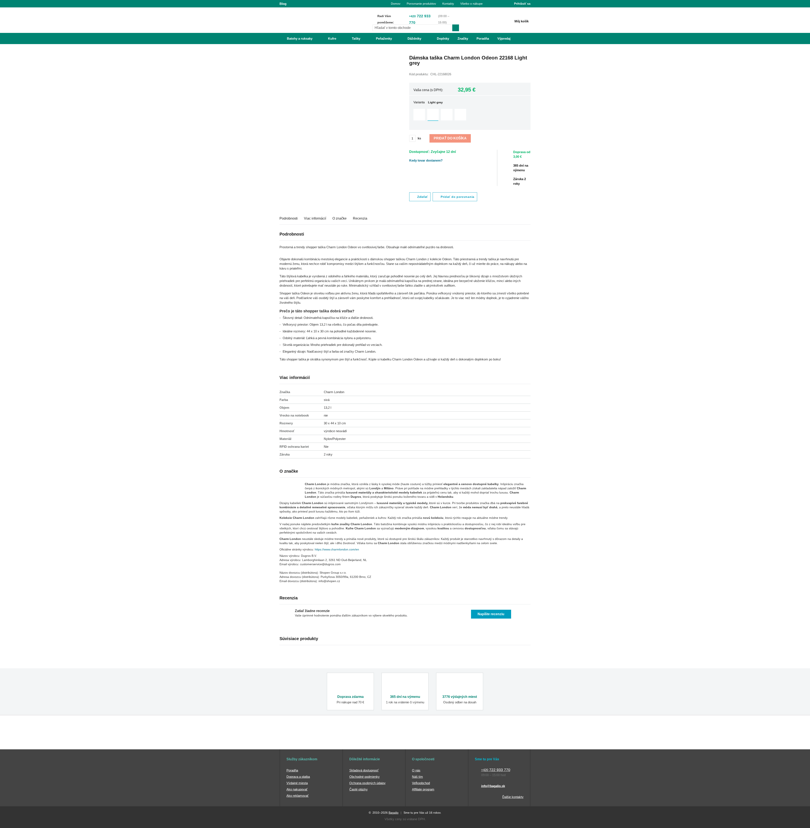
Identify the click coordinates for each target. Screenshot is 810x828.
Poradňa (292, 770)
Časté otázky (358, 789)
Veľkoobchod (421, 783)
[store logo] (305, 20)
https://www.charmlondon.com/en (337, 549)
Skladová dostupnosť (364, 770)
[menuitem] (295, 38)
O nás (416, 770)
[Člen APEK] (293, 741)
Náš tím (417, 776)
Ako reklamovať (297, 795)
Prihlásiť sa (522, 3)
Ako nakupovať (297, 789)
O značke (339, 218)
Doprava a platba (298, 776)
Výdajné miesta (297, 783)
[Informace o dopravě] (524, 156)
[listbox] (469, 115)
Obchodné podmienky (364, 776)
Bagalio (393, 812)
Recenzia (360, 218)
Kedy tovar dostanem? (426, 160)
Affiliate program (423, 789)
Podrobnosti (288, 218)
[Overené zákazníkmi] (356, 741)
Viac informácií (315, 218)
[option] (419, 114)
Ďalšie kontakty (513, 797)
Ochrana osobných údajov (367, 783)
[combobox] (412, 27)
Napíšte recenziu (491, 614)
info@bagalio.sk (493, 786)
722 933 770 (420, 19)
